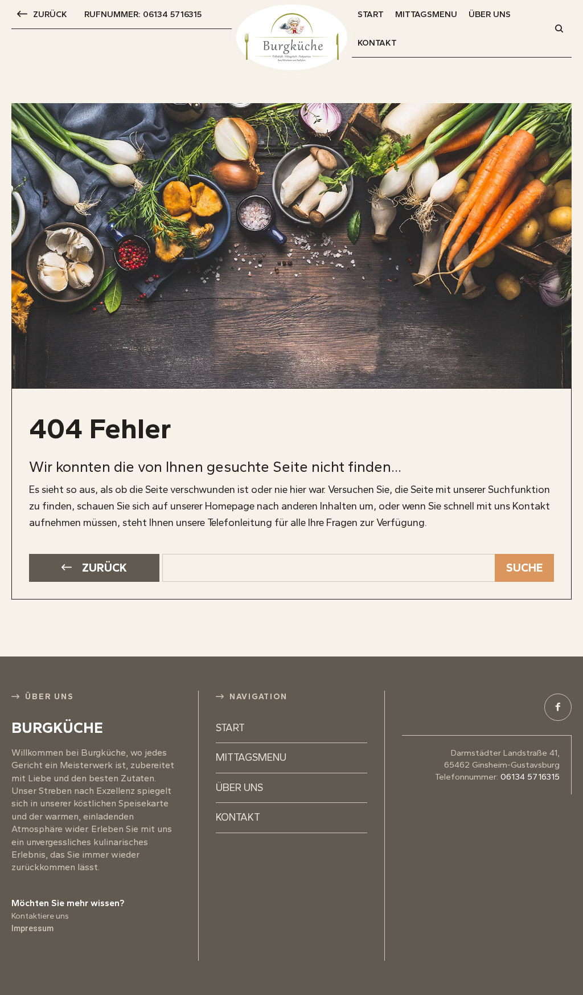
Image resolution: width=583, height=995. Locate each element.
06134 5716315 (530, 777)
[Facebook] (558, 707)
